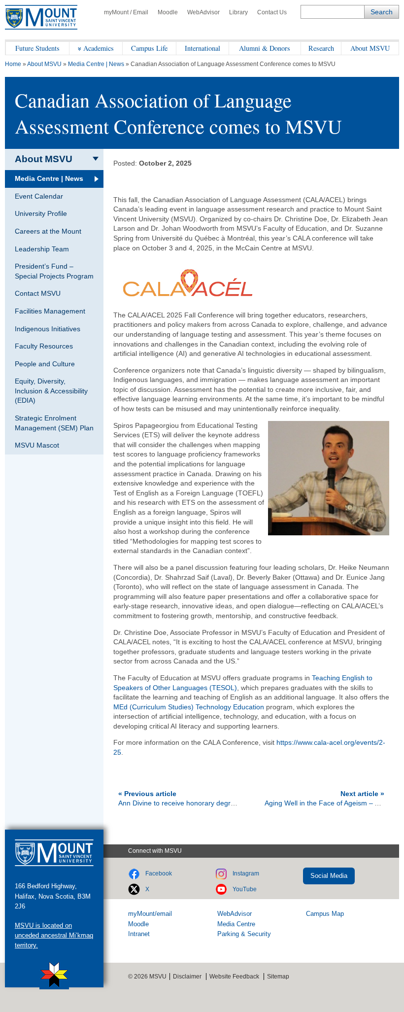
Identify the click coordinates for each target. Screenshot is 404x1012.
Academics (98, 48)
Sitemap (278, 976)
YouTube (245, 889)
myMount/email (150, 913)
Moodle (168, 12)
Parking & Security (244, 934)
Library (238, 12)
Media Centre (236, 924)
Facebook (158, 873)
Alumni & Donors (264, 48)
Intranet (139, 934)
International (202, 48)
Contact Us (272, 12)
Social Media (328, 875)
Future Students (37, 48)
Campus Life (149, 48)
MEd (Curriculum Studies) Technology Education (188, 707)
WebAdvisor (203, 12)
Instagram (246, 873)
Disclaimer (187, 976)
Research (321, 48)
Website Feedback (234, 976)
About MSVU (370, 48)
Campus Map (325, 913)
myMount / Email (126, 12)
